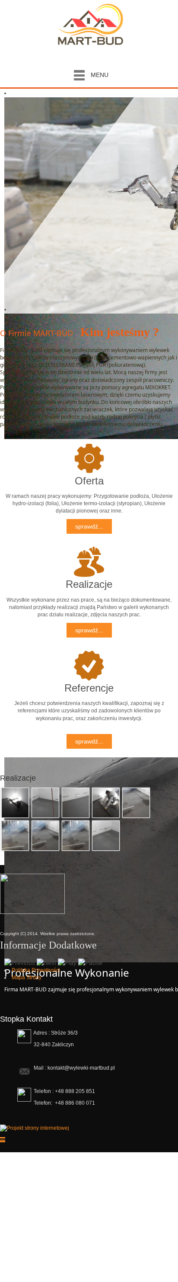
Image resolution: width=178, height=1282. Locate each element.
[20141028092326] (75, 834)
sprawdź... (89, 526)
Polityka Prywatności (36, 970)
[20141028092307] (106, 801)
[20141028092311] (136, 801)
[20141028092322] (45, 834)
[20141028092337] (106, 834)
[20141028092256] (45, 801)
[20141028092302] (75, 801)
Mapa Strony (26, 977)
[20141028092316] (15, 834)
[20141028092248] (15, 801)
